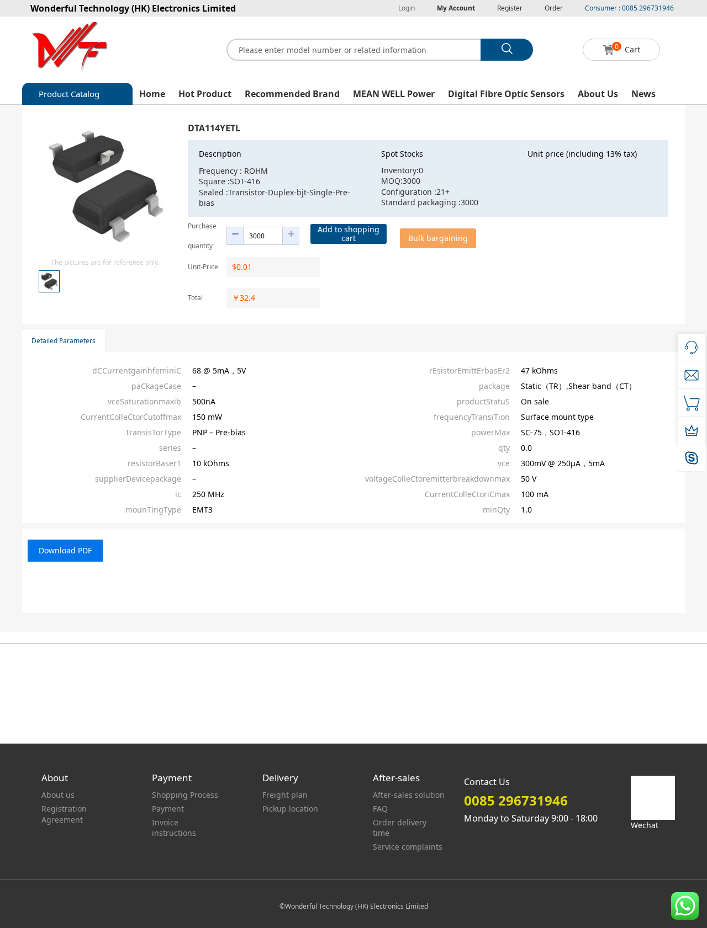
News (643, 94)
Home (152, 94)
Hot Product (204, 94)
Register (510, 8)
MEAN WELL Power (394, 94)
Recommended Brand (292, 94)
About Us (598, 94)
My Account (456, 8)
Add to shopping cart (348, 233)
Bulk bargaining (438, 238)
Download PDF (65, 550)
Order (554, 8)
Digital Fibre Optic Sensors (506, 94)
